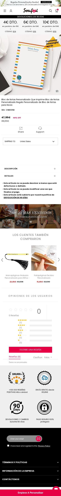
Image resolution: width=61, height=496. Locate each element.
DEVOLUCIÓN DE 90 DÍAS (16, 197)
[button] (4, 11)
